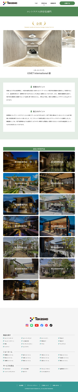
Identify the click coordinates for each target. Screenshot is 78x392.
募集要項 (53, 3)
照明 (5, 343)
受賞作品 (44, 3)
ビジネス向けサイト (45, 371)
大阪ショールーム (45, 354)
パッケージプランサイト (10, 371)
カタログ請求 (26, 368)
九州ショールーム (45, 357)
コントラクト (26, 346)
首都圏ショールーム (9, 354)
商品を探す (7, 335)
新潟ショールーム (27, 360)
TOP (36, 3)
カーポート (7, 346)
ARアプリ (25, 371)
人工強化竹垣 (26, 341)
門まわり (62, 338)
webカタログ (7, 368)
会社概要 (21, 385)
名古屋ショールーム (64, 357)
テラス (42, 343)
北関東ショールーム (9, 360)
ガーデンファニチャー (27, 343)
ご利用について (45, 385)
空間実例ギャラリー (64, 368)
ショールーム (7, 352)
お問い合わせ (56, 385)
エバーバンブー (44, 338)
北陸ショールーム (45, 360)
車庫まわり (43, 341)
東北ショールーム (8, 357)
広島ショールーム (27, 357)
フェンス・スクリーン (9, 341)
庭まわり (62, 341)
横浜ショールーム (63, 360)
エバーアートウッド (27, 338)
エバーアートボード (9, 338)
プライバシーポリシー (32, 385)
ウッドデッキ (63, 343)
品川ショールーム (27, 354)
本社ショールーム (63, 354)
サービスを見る (8, 365)
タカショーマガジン (45, 368)
